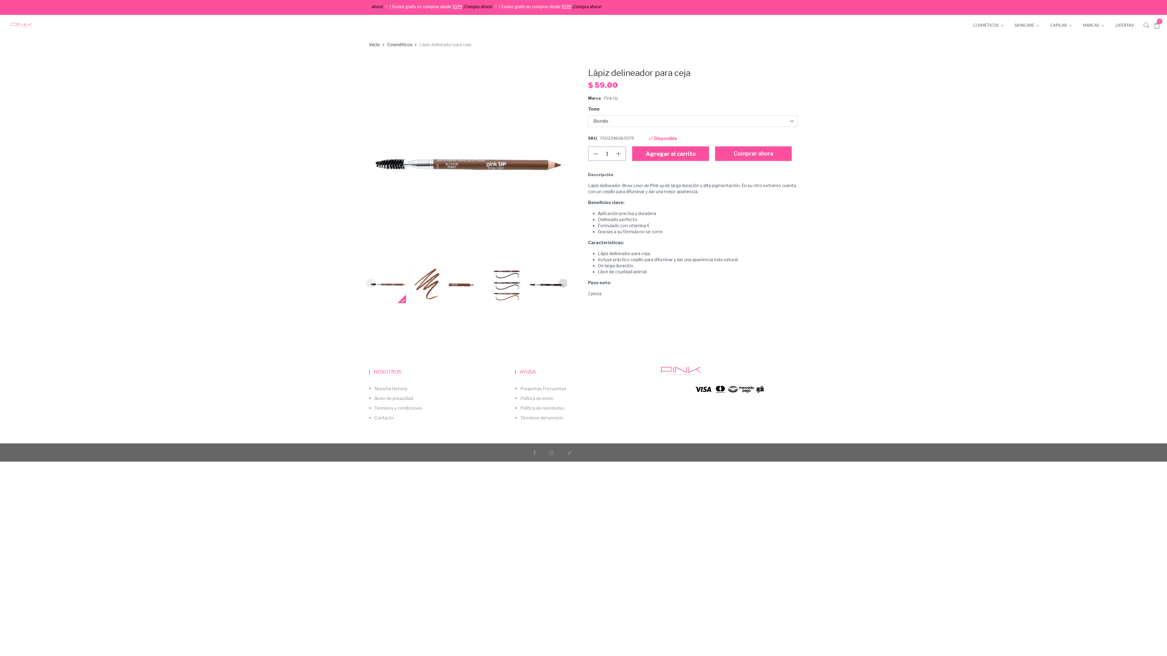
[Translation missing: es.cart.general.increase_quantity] (618, 153)
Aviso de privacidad (393, 398)
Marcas (1091, 25)
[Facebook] (534, 452)
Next (562, 283)
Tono (594, 109)
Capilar (1059, 25)
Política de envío (536, 398)
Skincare (1025, 25)
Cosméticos (986, 25)
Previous (370, 283)
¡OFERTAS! (1124, 25)
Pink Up (611, 98)
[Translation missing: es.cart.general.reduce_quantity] (595, 153)
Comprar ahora (753, 153)
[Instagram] (551, 452)
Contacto (384, 417)
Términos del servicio (541, 417)
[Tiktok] (569, 452)
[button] (1146, 24)
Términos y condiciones (398, 408)
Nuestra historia (390, 388)
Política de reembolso (542, 408)
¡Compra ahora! (457, 6)
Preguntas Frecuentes (543, 388)
